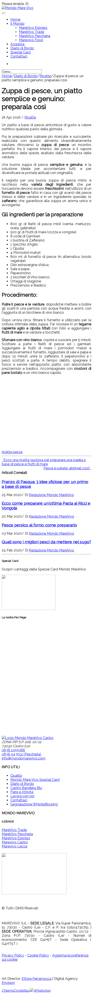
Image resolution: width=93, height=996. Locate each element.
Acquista (17, 44)
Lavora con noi (22, 796)
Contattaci (18, 56)
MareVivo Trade (31, 32)
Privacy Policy (13, 955)
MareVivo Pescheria (34, 36)
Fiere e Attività (21, 792)
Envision (8, 983)
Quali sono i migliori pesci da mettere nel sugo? (46, 541)
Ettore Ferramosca (36, 979)
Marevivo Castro (15, 842)
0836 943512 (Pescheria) (21, 754)
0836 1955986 (13, 750)
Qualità (16, 776)
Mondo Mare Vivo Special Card (34, 780)
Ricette (45, 76)
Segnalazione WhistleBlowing (34, 804)
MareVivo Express (33, 28)
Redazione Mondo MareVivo (51, 495)
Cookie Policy (38, 955)
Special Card (20, 52)
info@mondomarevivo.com (23, 758)
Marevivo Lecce (14, 846)
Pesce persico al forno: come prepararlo (39, 525)
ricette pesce (12, 452)
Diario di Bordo (22, 48)
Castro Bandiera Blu (26, 788)
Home (15, 19)
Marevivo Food (31, 40)
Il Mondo (17, 24)
